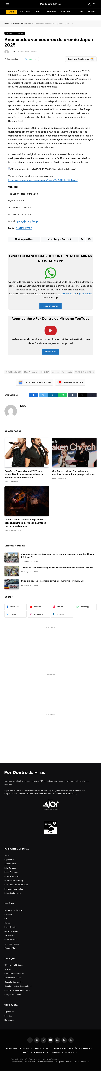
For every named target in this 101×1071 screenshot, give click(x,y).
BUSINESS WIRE (24, 228)
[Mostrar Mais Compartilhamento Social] (40, 59)
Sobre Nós (11, 1048)
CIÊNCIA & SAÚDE (13, 372)
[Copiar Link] (35, 59)
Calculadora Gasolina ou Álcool (18, 986)
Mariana (51, 12)
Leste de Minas (10, 939)
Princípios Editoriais (12, 893)
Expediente (9, 859)
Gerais (7, 923)
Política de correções (13, 889)
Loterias (78, 12)
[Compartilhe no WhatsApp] (30, 59)
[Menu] (7, 4)
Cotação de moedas (13, 982)
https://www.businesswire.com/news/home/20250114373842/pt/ (43, 180)
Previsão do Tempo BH (14, 973)
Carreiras (65, 12)
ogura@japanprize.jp (27, 221)
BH (5, 918)
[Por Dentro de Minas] (50, 4)
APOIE (11, 12)
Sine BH (7, 969)
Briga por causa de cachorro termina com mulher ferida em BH (52, 580)
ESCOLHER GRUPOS (50, 306)
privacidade (85, 293)
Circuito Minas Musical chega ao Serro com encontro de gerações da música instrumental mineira (25, 523)
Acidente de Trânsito (13, 910)
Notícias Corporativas (15, 33)
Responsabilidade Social (65, 1052)
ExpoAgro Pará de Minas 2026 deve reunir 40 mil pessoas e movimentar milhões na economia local (24, 474)
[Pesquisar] (89, 4)
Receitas (8, 1016)
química (55, 372)
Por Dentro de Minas (34, 1062)
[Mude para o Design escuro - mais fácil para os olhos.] (93, 4)
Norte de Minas (11, 931)
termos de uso (69, 293)
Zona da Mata (10, 948)
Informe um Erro (11, 876)
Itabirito (39, 12)
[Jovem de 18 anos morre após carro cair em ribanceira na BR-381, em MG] (11, 571)
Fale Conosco (10, 868)
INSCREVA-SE (50, 352)
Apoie (6, 855)
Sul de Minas (9, 935)
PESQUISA (45, 372)
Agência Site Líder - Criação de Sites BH (73, 1062)
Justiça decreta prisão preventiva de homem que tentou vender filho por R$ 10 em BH (58, 556)
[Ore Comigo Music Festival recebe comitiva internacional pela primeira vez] (74, 452)
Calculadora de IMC (12, 978)
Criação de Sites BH (13, 994)
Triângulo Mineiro (11, 944)
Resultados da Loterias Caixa (17, 990)
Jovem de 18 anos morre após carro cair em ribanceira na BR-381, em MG (57, 567)
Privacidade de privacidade (16, 885)
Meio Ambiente (30, 372)
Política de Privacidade (35, 1052)
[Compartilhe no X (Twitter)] (26, 59)
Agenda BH (9, 1011)
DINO (15, 52)
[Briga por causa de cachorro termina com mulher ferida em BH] (11, 584)
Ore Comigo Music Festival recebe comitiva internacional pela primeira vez (73, 472)
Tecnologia (67, 372)
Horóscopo (9, 1020)
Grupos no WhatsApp (13, 880)
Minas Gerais (10, 927)
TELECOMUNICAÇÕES (84, 372)
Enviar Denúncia (11, 872)
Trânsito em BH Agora (13, 965)
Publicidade (60, 1048)
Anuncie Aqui (10, 864)
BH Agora (25, 12)
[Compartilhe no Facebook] (22, 59)
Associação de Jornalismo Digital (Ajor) (42, 790)
